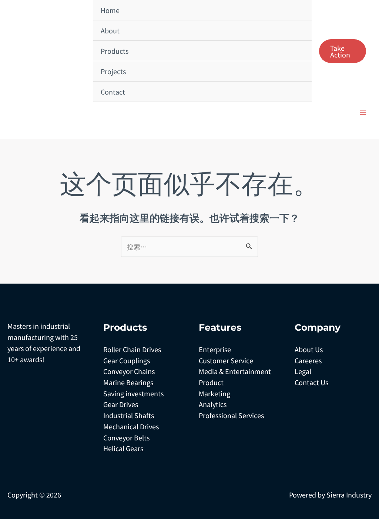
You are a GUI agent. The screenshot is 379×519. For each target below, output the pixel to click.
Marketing (214, 393)
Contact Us (311, 382)
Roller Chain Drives (132, 349)
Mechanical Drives (131, 426)
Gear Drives (120, 404)
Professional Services (231, 415)
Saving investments (133, 393)
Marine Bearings (128, 382)
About (110, 30)
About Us (309, 349)
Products (114, 51)
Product (211, 382)
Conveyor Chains (129, 371)
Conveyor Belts (126, 437)
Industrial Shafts (128, 415)
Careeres (308, 360)
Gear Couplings (126, 360)
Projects (113, 71)
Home (110, 10)
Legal (303, 371)
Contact (113, 91)
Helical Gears (123, 448)
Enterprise (215, 349)
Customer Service (226, 360)
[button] (342, 51)
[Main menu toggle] (363, 112)
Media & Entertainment (235, 371)
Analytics (213, 404)
